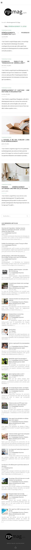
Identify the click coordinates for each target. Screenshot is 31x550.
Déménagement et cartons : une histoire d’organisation (15, 91)
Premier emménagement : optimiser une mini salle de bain (15, 187)
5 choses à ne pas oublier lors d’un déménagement (15, 140)
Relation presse (17, 288)
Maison (11, 288)
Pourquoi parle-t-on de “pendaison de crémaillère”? (15, 62)
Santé (23, 288)
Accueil (4, 22)
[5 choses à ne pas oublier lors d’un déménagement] (15, 125)
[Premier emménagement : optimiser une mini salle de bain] (15, 172)
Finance (26, 286)
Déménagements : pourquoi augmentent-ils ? (15, 33)
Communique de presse (6, 30)
